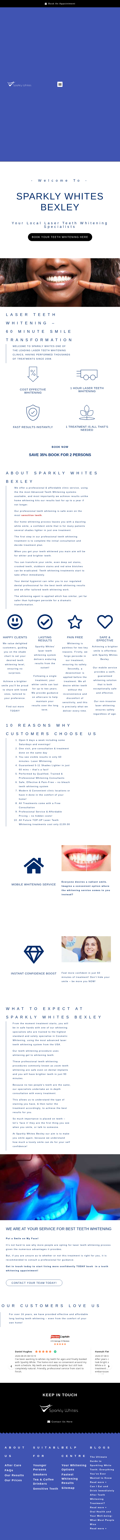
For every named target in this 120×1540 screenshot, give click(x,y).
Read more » (98, 1482)
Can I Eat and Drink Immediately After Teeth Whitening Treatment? (102, 1494)
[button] (59, 84)
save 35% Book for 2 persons (60, 455)
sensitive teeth (31, 515)
